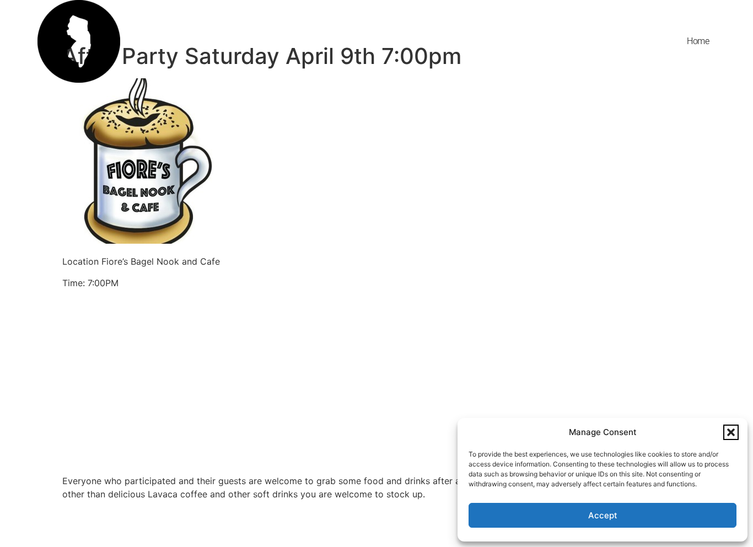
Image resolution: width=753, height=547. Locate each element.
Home (698, 41)
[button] (730, 432)
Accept (602, 515)
